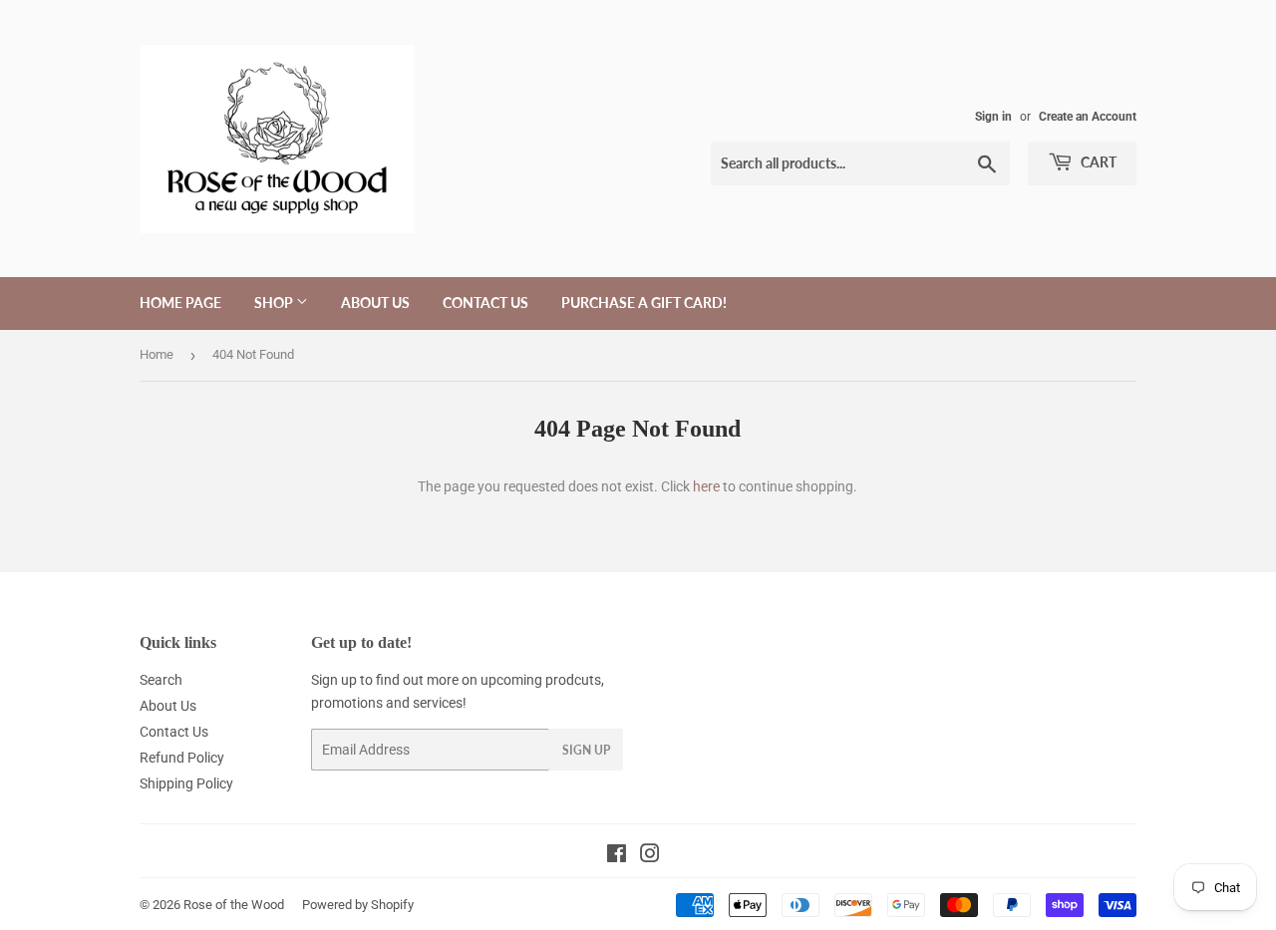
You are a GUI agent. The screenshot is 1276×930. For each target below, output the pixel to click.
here (706, 486)
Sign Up (586, 750)
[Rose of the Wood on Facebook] (616, 856)
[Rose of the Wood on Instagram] (650, 856)
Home (156, 354)
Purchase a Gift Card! (644, 302)
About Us (375, 302)
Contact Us (485, 302)
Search (161, 680)
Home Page (180, 302)
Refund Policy (182, 758)
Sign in (993, 117)
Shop (275, 302)
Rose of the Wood (233, 904)
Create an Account (1087, 117)
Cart (1097, 162)
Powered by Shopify (358, 904)
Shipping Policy (186, 783)
